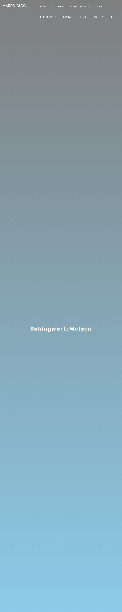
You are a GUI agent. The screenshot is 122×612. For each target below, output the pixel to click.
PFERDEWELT (48, 17)
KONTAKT (68, 17)
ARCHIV (98, 17)
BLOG (43, 6)
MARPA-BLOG (14, 5)
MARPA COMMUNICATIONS (86, 6)
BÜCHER (58, 6)
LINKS (83, 17)
